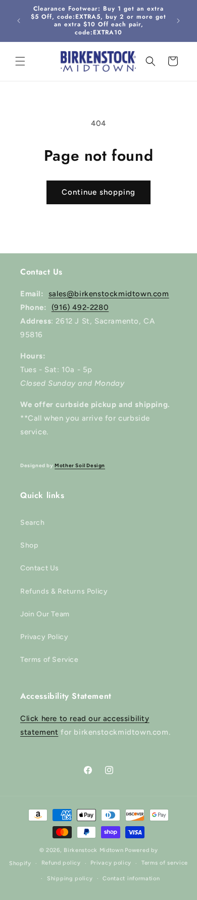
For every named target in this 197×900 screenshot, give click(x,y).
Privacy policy (110, 863)
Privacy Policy (44, 637)
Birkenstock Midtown (93, 850)
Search (32, 522)
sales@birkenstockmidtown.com (108, 293)
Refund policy (61, 863)
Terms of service (164, 863)
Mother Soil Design (80, 465)
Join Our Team (45, 614)
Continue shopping (98, 192)
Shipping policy (70, 878)
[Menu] (20, 61)
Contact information (131, 878)
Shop (29, 545)
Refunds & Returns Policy (64, 591)
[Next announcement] (178, 21)
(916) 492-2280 (80, 307)
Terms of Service (49, 659)
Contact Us (39, 568)
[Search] (150, 61)
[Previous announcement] (19, 21)
